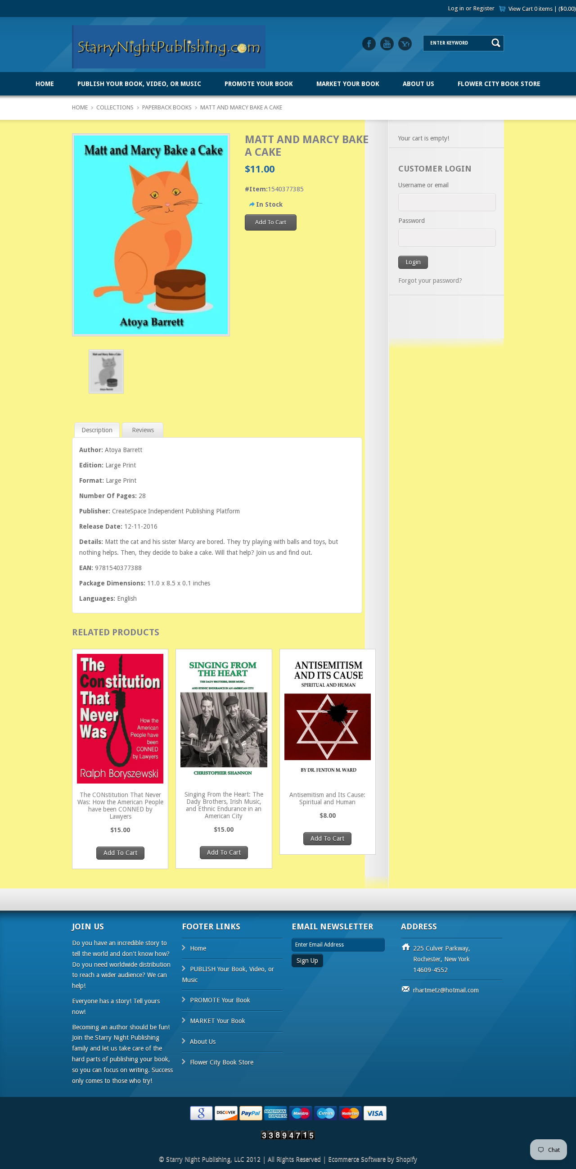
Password (411, 220)
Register (484, 8)
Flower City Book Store (499, 83)
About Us (418, 83)
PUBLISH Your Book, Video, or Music (139, 83)
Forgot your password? (430, 280)
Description (96, 430)
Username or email (423, 185)
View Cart (542, 8)
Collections (115, 107)
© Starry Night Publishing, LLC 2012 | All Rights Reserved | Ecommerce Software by (277, 1159)
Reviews (143, 430)
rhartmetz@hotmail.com (446, 990)
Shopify (406, 1159)
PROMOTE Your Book (259, 83)
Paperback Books (167, 107)
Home (45, 83)
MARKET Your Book (347, 83)
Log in (456, 8)
